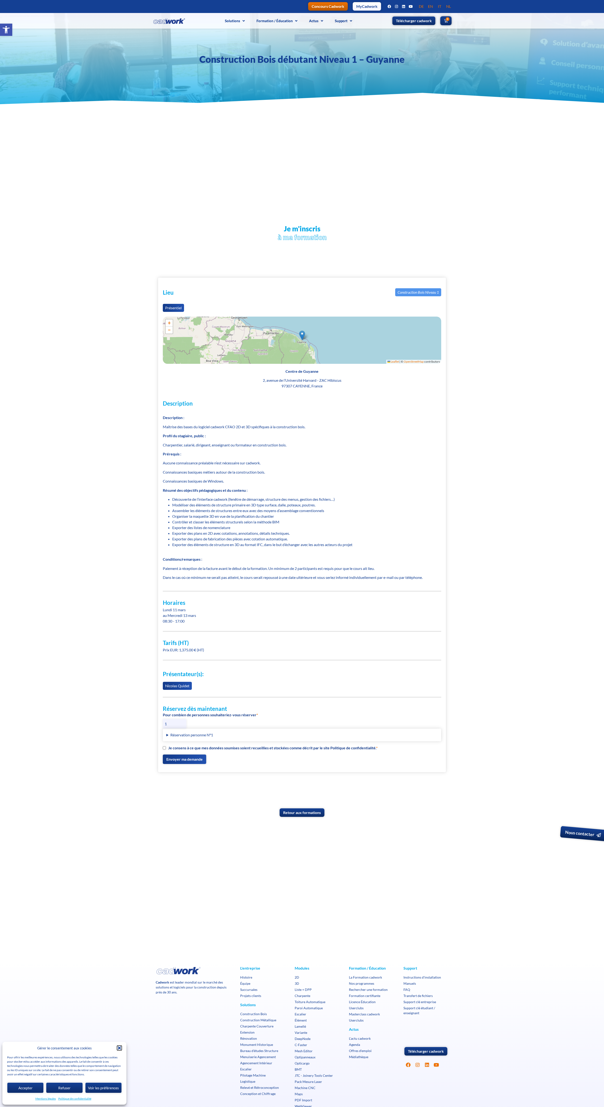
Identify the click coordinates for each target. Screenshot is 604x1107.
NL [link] (448, 6)
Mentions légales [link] (45, 1098)
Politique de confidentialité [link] (74, 1098)
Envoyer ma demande (184, 759)
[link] (6, 30)
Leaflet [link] (394, 361)
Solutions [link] (232, 21)
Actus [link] (314, 21)
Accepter (25, 1088)
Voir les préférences (103, 1088)
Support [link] (341, 21)
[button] (119, 1048)
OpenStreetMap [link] (414, 361)
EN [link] (430, 6)
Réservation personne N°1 (191, 735)
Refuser (64, 1088)
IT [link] (439, 6)
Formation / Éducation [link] (274, 21)
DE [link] (421, 6)
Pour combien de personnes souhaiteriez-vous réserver (209, 715)
